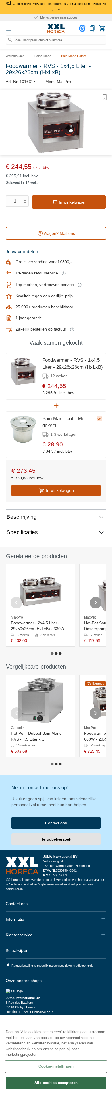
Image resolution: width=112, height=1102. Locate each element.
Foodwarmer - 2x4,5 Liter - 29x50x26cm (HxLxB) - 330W (37, 626)
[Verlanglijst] (92, 28)
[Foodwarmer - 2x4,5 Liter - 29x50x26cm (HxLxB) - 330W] (40, 590)
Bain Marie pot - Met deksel (64, 422)
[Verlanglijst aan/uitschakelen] (104, 97)
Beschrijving (22, 517)
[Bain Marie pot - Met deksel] (23, 429)
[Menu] (9, 29)
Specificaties (22, 532)
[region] (56, 1058)
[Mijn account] (83, 28)
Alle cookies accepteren (56, 1083)
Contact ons (56, 823)
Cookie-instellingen (56, 1066)
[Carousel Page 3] (60, 653)
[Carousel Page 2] (56, 653)
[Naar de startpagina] (56, 28)
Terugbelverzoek (56, 839)
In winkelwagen (72, 202)
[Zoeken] (10, 40)
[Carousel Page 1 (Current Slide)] (52, 653)
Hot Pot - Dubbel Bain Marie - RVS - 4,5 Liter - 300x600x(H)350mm (37, 736)
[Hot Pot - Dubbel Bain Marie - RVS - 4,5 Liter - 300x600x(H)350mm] (40, 700)
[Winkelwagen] (102, 28)
